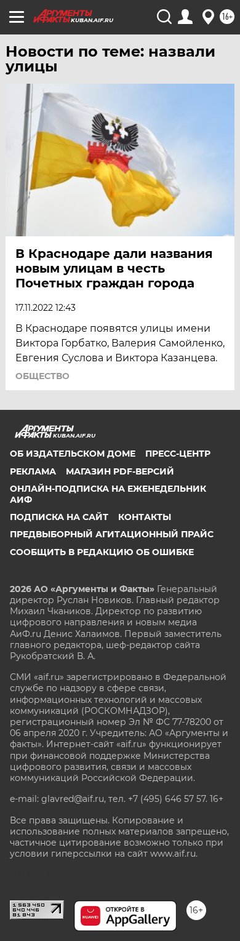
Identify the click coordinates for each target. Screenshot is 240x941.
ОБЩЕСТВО (42, 376)
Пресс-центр (177, 453)
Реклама (33, 471)
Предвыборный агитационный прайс (112, 534)
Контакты (144, 517)
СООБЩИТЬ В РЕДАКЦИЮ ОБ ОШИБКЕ (102, 552)
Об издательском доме (72, 453)
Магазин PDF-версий (120, 471)
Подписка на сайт (59, 517)
